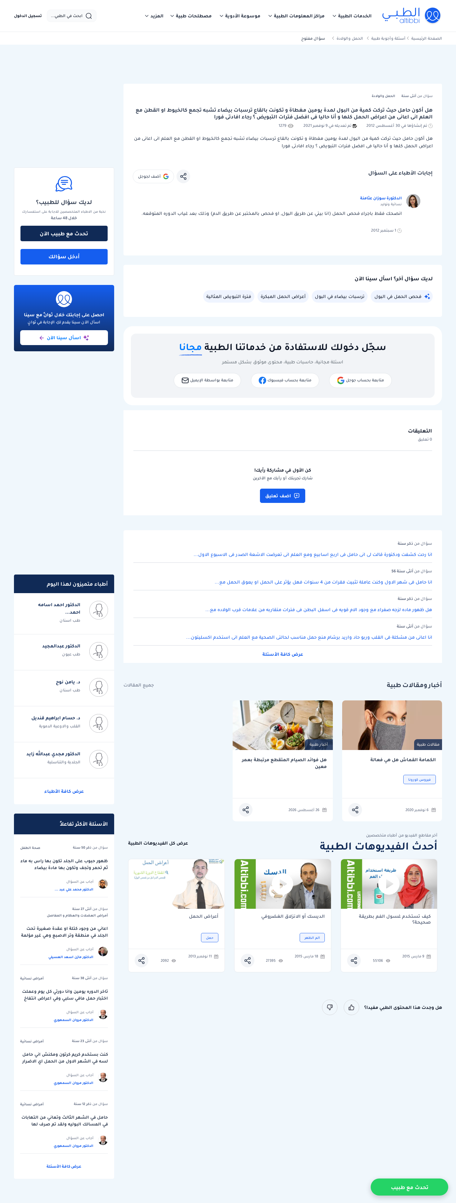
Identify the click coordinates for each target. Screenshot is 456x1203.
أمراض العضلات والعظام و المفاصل (77, 915)
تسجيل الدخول (28, 16)
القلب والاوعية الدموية (59, 726)
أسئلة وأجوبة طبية (388, 38)
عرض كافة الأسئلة (282, 654)
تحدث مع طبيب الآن (64, 233)
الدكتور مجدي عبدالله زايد (53, 753)
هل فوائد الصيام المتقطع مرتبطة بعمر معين (284, 763)
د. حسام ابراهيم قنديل (55, 717)
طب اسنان (70, 620)
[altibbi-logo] (412, 16)
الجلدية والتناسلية (63, 762)
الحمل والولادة (350, 38)
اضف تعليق (278, 495)
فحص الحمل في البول (398, 296)
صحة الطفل (30, 847)
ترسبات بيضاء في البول (339, 296)
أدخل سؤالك (64, 256)
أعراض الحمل (203, 916)
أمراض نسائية (32, 978)
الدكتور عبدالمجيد (61, 646)
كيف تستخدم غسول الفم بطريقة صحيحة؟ (395, 919)
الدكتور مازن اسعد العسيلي (70, 957)
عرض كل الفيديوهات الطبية (158, 843)
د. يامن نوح (68, 682)
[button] (351, 16)
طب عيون (71, 654)
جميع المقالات (138, 685)
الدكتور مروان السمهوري (73, 1020)
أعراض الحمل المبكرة (283, 296)
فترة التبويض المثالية (228, 296)
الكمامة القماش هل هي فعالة (403, 759)
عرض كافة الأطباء (64, 791)
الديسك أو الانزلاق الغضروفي (293, 916)
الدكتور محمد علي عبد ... (74, 889)
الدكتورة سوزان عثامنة (381, 198)
